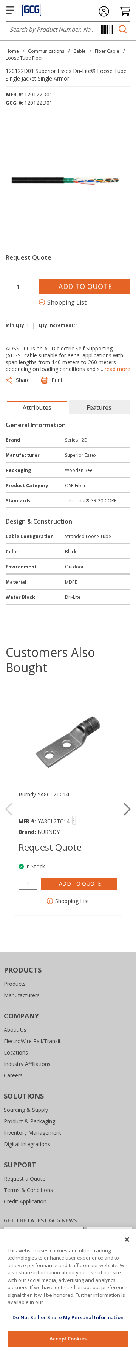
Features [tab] (99, 407)
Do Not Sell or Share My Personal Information (68, 1317)
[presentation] (37, 407)
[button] (127, 809)
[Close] (127, 1239)
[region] (68, 1291)
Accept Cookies (68, 1338)
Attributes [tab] (37, 407)
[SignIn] (104, 11)
